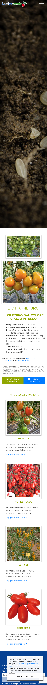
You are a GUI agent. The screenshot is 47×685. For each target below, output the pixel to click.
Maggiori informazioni (34, 380)
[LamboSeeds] (14, 4)
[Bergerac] (23, 607)
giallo (27, 360)
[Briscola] (23, 417)
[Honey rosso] (23, 480)
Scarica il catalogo (13, 380)
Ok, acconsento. (25, 676)
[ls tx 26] (23, 544)
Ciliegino (20, 360)
